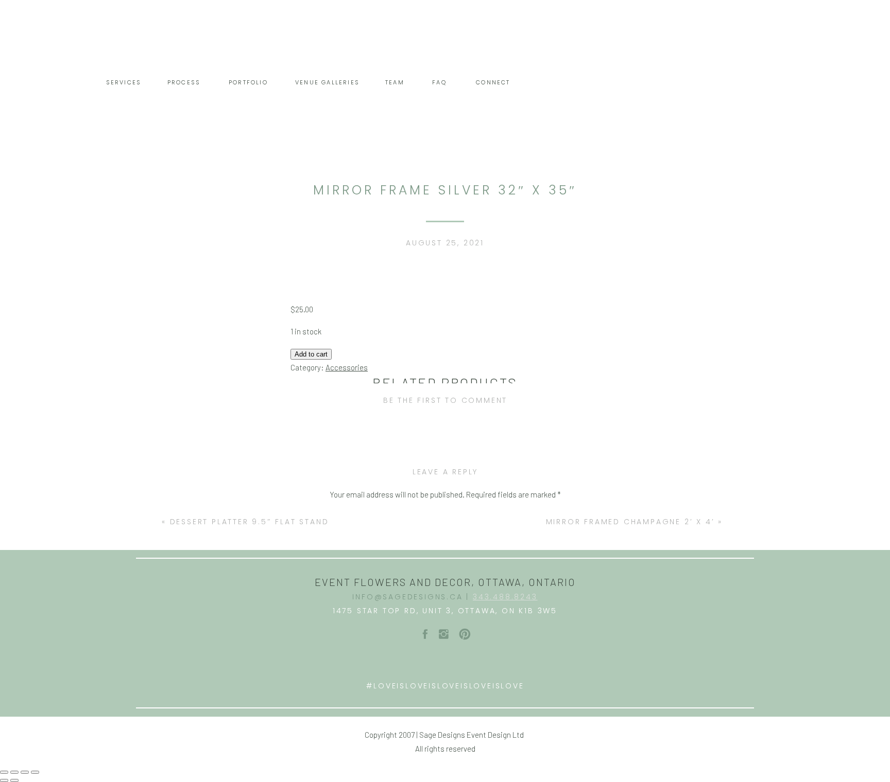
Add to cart (311, 354)
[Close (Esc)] (4, 772)
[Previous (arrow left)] (4, 780)
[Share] (14, 772)
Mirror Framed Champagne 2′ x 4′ (630, 522)
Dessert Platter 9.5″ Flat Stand (249, 522)
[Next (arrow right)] (14, 780)
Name (445, 651)
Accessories (347, 367)
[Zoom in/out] (35, 772)
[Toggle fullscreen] (25, 772)
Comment (445, 515)
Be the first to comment (445, 400)
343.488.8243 (505, 597)
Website (445, 721)
